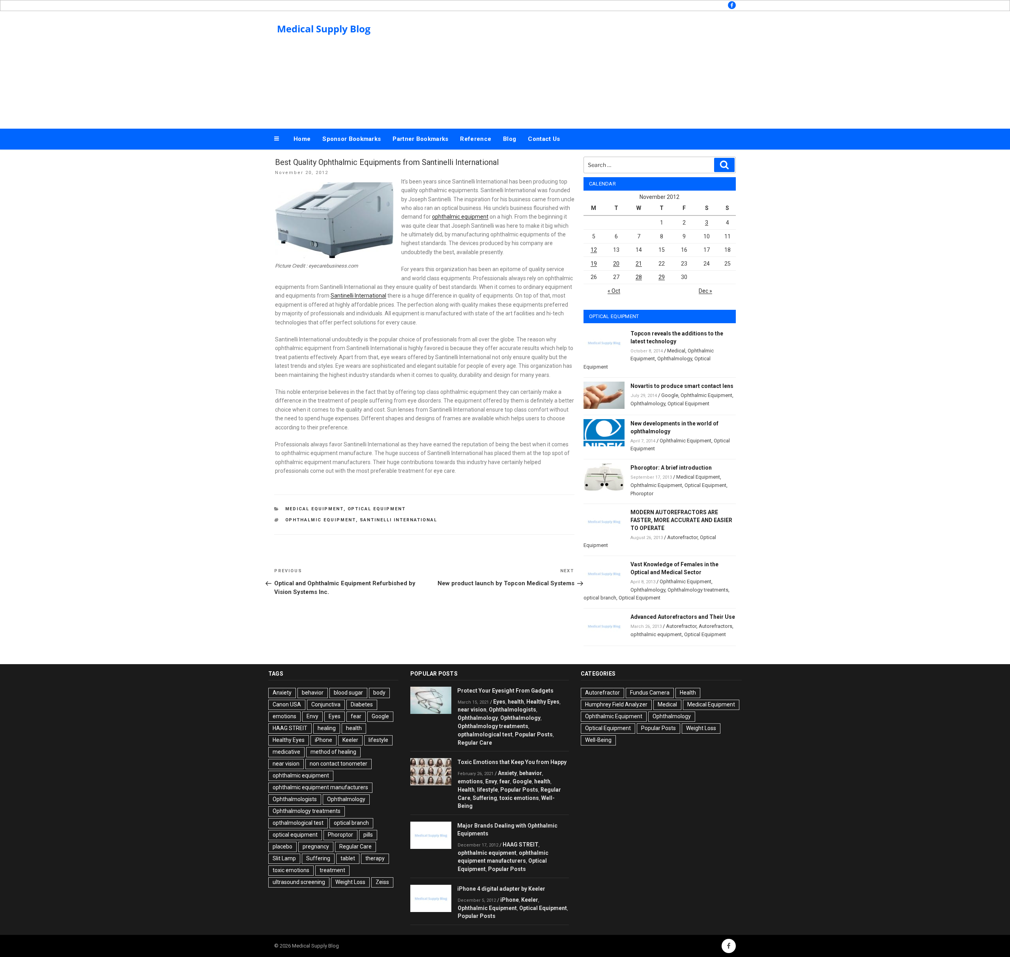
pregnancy (316, 846)
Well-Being (598, 740)
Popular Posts (534, 734)
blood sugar (348, 692)
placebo (282, 846)
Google (669, 395)
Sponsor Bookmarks (351, 138)
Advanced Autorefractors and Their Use (682, 617)
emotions (284, 716)
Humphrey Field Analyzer (616, 704)
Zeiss (382, 882)
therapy (375, 858)
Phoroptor (641, 493)
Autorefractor (682, 537)
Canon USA (287, 704)
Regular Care (355, 846)
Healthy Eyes (289, 740)
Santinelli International (358, 295)
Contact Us (544, 138)
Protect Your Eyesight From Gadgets (505, 690)
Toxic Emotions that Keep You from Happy (512, 762)
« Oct (614, 291)
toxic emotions (291, 870)
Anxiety (282, 692)
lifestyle (378, 740)
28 (639, 277)
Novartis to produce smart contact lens (681, 386)
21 (639, 263)
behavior (313, 692)
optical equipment (295, 835)
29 (661, 277)
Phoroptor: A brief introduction (671, 467)
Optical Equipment (377, 508)
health (354, 728)
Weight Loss (350, 882)
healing (327, 728)
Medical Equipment (314, 508)
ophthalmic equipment (460, 216)
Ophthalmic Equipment (706, 395)
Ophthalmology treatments (698, 590)
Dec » (705, 291)
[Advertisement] (584, 68)
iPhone (323, 740)
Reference (475, 138)
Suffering (318, 858)
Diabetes (362, 704)
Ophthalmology (674, 358)
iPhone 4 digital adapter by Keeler (501, 889)
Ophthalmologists (295, 799)
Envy (312, 716)
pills (368, 835)
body (379, 692)
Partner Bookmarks (420, 138)
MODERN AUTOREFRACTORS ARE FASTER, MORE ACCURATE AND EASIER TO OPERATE (681, 520)
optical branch (600, 598)
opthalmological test (298, 823)
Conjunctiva (325, 704)
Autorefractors (715, 626)
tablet (347, 858)
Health (466, 790)
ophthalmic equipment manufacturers (320, 787)
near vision (286, 763)
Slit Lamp (284, 858)
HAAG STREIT (290, 728)
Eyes (334, 716)
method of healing (333, 752)
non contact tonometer (338, 763)
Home (302, 138)
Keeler (350, 740)
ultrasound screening (299, 882)
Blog (509, 138)
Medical (676, 351)
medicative (286, 752)
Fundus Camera (650, 692)
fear (356, 716)
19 (594, 263)
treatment (332, 870)
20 (616, 263)
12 (594, 250)
